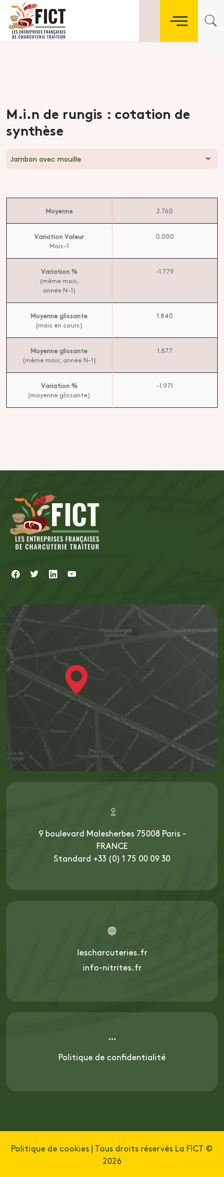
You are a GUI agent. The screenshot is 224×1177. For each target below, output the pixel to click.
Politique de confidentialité (112, 1056)
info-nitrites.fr (112, 967)
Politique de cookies (50, 1148)
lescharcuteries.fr (112, 951)
